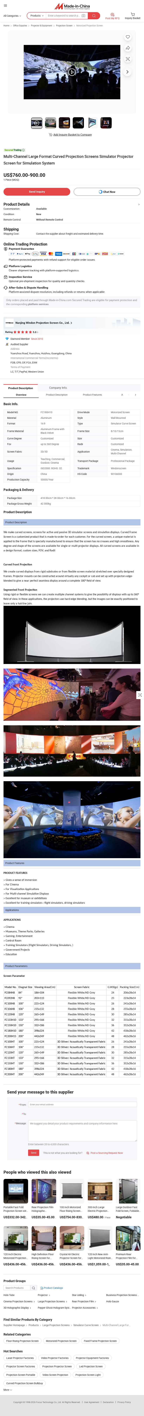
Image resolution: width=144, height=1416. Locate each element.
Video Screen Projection (55, 1374)
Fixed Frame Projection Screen (100, 1341)
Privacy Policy (124, 1402)
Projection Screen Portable (20, 1374)
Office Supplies (20, 25)
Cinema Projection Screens (18, 1301)
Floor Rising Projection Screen (22, 1341)
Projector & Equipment (41, 25)
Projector (43, 1295)
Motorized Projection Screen (89, 25)
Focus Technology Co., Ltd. (49, 1402)
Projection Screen (64, 25)
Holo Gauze (112, 1301)
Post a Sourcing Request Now (104, 1152)
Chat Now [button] (109, 191)
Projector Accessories (84, 1307)
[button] (129, 394)
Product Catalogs (53, 1287)
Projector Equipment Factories (92, 1358)
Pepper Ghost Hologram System (55, 1307)
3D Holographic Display (16, 1307)
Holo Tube (9, 1295)
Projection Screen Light (88, 1374)
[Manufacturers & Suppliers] (72, 6)
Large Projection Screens (51, 1301)
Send (33, 1152)
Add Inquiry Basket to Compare (72, 135)
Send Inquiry (37, 191)
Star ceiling (78, 1295)
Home (6, 25)
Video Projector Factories (54, 1358)
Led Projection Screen (91, 1366)
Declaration (108, 1402)
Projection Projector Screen (57, 1366)
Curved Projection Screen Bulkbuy (24, 1383)
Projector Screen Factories (20, 1366)
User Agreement (91, 1402)
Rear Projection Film (83, 1301)
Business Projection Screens (121, 1295)
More (7, 1389)
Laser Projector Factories (20, 1358)
